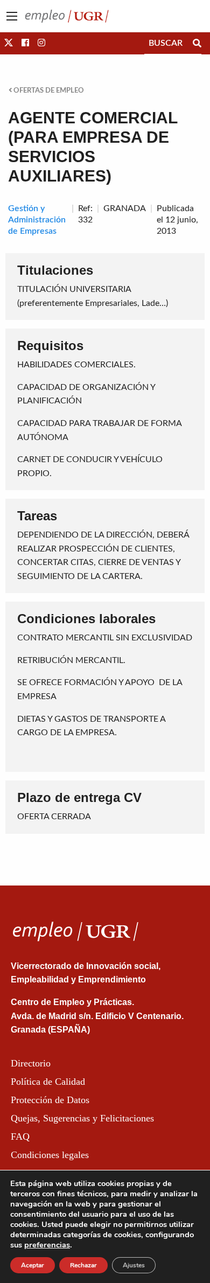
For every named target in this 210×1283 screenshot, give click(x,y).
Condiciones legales (50, 1154)
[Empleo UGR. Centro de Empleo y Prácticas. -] (67, 15)
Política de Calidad (48, 1081)
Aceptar (32, 1265)
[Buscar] (197, 43)
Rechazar (83, 1265)
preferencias (47, 1245)
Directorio (31, 1063)
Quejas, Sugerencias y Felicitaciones (82, 1118)
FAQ (20, 1136)
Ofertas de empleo (48, 90)
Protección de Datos (50, 1099)
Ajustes (134, 1265)
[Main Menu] (11, 16)
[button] (8, 43)
